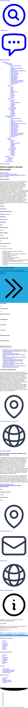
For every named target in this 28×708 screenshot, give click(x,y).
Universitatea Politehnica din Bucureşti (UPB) (14, 175)
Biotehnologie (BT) (7, 365)
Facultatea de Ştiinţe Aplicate (11, 174)
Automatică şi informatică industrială (10, 363)
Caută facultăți (6, 668)
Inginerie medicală (3, 219)
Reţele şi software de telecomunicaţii (10, 367)
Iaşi (3, 642)
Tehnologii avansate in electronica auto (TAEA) (13, 359)
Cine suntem (5, 677)
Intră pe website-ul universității (6, 590)
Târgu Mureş (5, 645)
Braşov (4, 647)
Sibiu (4, 649)
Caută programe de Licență (8, 670)
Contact (4, 679)
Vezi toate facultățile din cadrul (10, 485)
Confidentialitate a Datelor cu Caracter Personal (15, 634)
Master (1, 224)
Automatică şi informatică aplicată (10, 360)
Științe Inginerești (3, 208)
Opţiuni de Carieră (7, 672)
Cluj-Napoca (5, 643)
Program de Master (4, 172)
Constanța (5, 648)
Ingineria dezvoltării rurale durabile (10, 351)
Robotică (5, 349)
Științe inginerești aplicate (5, 214)
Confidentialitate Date (7, 681)
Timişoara (5, 644)
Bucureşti (5, 640)
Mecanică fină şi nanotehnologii (9, 357)
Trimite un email (3, 560)
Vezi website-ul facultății (5, 450)
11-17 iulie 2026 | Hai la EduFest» (17, 4)
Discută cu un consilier (5, 163)
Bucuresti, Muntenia (4, 176)
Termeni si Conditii (7, 680)
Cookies (4, 682)
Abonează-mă (14, 635)
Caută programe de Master (8, 671)
